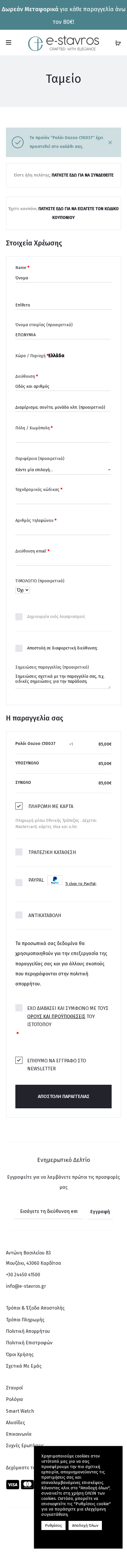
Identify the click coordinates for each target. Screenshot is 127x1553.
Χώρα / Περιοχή (31, 355)
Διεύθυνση (26, 376)
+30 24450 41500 (23, 1274)
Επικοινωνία (19, 1434)
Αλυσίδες (15, 1422)
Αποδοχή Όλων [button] (85, 1525)
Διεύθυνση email (32, 551)
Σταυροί (14, 1388)
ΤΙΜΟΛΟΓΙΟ (39, 580)
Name (22, 267)
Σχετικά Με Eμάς (24, 1366)
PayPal (62, 881)
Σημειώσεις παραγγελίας (52, 667)
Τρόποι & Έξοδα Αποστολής (35, 1308)
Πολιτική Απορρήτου (28, 1331)
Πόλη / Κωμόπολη (34, 428)
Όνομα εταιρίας (44, 324)
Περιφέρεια (39, 458)
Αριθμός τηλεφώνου (35, 520)
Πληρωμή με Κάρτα (50, 806)
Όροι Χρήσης (20, 1354)
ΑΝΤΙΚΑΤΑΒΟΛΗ (44, 915)
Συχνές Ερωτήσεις (25, 1445)
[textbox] (63, 470)
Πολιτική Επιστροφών (29, 1343)
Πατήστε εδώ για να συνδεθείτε (82, 175)
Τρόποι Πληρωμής (25, 1320)
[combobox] (63, 469)
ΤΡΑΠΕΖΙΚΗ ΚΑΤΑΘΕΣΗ (52, 852)
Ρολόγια (14, 1399)
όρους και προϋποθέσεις (56, 1016)
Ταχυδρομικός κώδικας (38, 489)
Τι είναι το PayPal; (81, 883)
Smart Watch (20, 1411)
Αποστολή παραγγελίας (63, 1096)
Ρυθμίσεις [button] (53, 1525)
